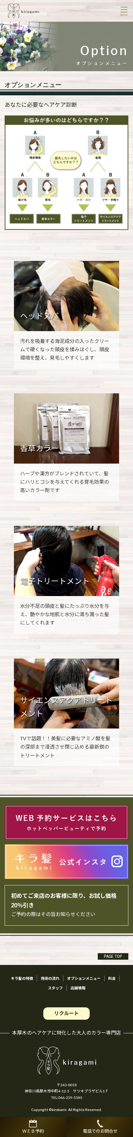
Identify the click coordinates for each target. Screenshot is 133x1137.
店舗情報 (78, 988)
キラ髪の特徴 (22, 978)
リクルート (66, 1013)
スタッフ (55, 988)
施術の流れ (50, 978)
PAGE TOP (113, 956)
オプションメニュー (84, 978)
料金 (112, 978)
